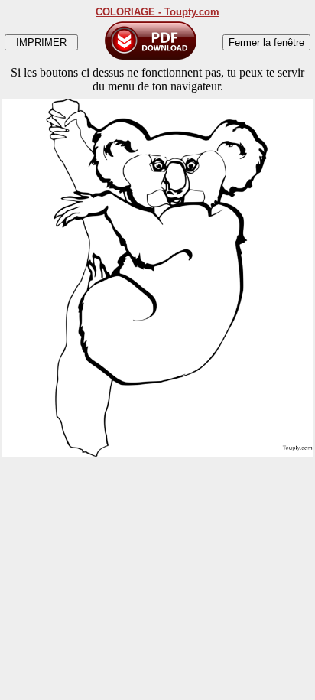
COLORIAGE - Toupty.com (157, 12)
